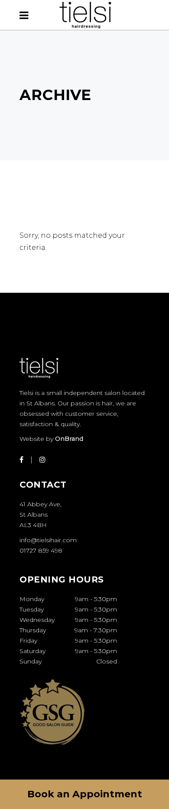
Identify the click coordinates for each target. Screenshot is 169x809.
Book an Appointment (84, 794)
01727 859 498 (41, 550)
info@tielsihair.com (48, 540)
